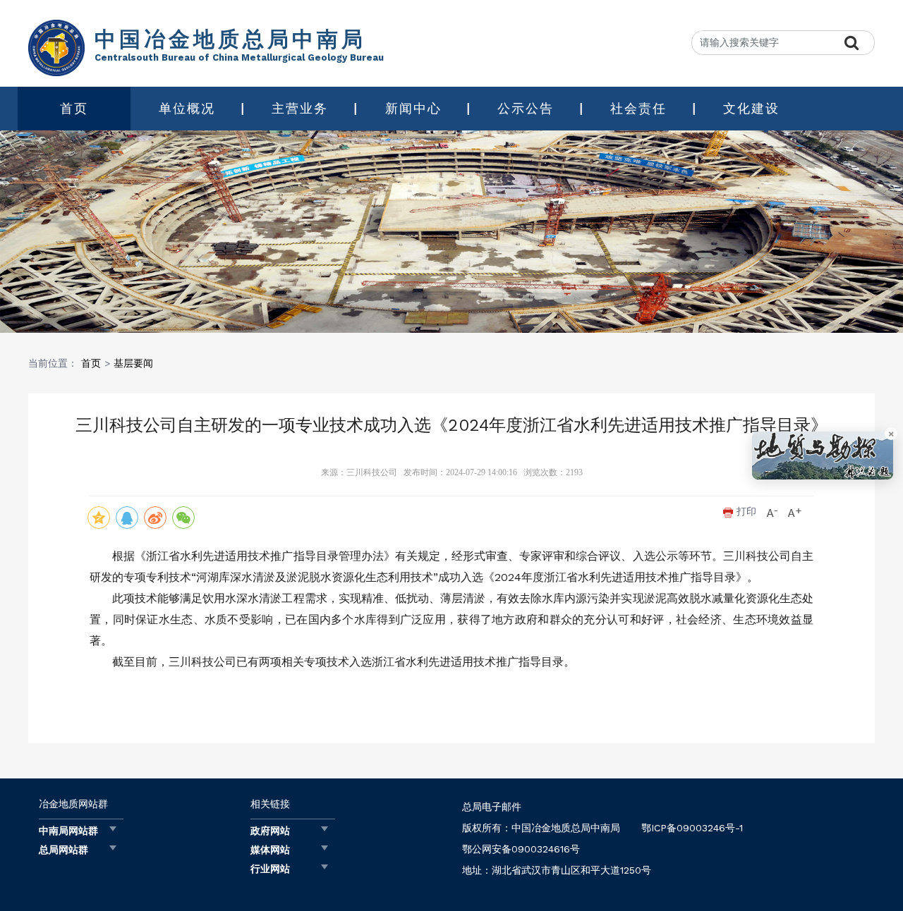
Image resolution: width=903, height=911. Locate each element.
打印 (744, 511)
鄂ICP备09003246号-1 (692, 827)
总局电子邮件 (491, 806)
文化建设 (751, 108)
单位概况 (187, 108)
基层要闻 (133, 363)
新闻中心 (413, 108)
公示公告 (525, 108)
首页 (74, 108)
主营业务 (300, 108)
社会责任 (638, 108)
